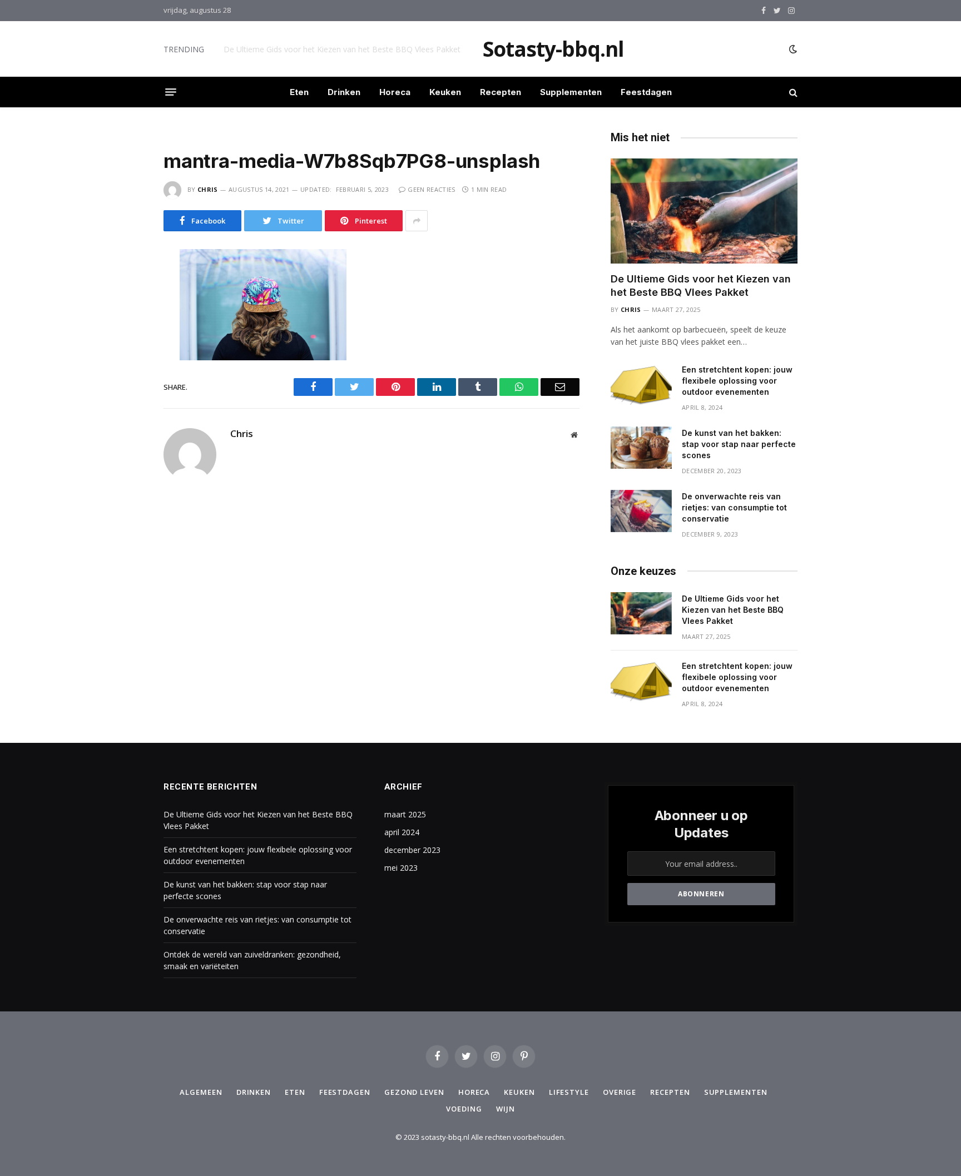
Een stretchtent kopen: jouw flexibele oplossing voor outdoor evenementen (349, 49)
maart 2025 (405, 814)
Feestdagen (646, 92)
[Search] (792, 92)
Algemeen (201, 1092)
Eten (299, 92)
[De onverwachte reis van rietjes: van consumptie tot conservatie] (641, 511)
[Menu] (170, 92)
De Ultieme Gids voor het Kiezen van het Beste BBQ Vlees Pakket (701, 285)
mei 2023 (401, 867)
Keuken (445, 92)
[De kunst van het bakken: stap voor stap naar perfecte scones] (641, 447)
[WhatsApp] (124, 354)
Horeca (394, 92)
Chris (207, 189)
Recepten (500, 92)
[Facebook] (124, 284)
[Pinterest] (124, 378)
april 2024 (401, 832)
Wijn (505, 1109)
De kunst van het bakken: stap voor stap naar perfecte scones (739, 444)
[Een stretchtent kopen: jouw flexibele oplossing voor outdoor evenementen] (641, 384)
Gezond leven (414, 1092)
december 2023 (412, 850)
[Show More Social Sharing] (416, 220)
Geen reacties (431, 189)
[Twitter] (124, 308)
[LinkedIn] (124, 331)
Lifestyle (569, 1092)
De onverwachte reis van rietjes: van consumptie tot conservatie (734, 507)
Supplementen (571, 92)
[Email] (124, 401)
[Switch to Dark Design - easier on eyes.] (791, 48)
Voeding (464, 1109)
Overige (619, 1092)
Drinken (344, 92)
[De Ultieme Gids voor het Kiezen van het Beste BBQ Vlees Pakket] (704, 211)
